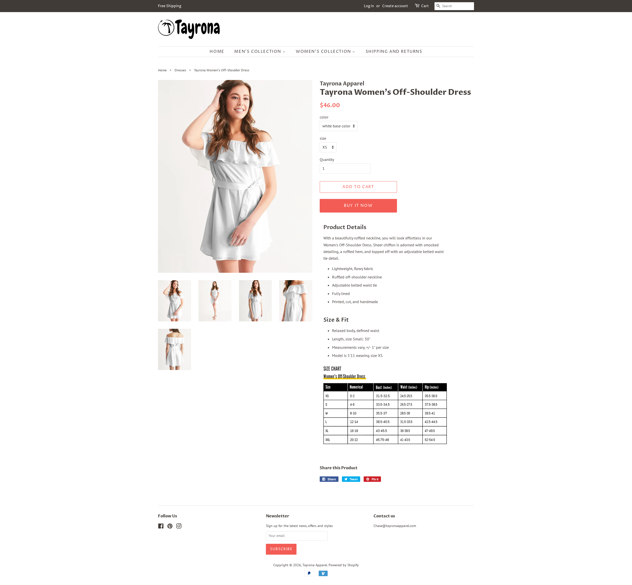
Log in (369, 6)
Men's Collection (258, 51)
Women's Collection (324, 51)
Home (217, 51)
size (323, 138)
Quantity (327, 159)
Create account (395, 6)
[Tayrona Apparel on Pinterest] (170, 527)
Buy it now (358, 205)
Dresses (180, 70)
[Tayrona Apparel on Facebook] (161, 527)
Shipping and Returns (394, 51)
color (324, 117)
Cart (425, 6)
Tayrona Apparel (314, 565)
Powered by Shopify (344, 565)
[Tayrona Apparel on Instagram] (178, 527)
